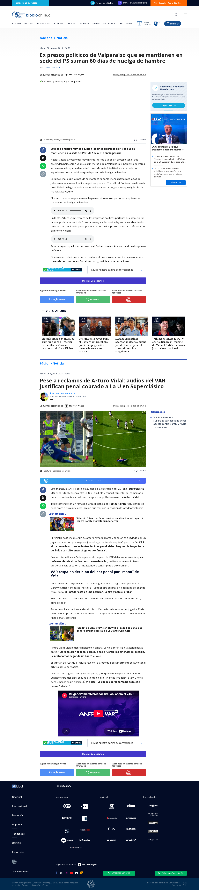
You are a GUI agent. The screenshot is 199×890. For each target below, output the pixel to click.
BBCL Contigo (126, 23)
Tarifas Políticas (20, 871)
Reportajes (18, 852)
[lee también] (62, 524)
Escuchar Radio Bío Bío (170, 3)
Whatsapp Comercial (121, 872)
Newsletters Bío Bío (104, 3)
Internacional (43, 23)
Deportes (71, 23)
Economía (58, 23)
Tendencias (84, 23)
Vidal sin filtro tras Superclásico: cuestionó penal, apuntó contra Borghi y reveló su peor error (109, 520)
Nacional (28, 23)
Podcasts (16, 23)
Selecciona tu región (26, 2)
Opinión (96, 23)
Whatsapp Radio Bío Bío (173, 873)
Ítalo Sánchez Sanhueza (62, 393)
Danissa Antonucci (53, 67)
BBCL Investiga (110, 23)
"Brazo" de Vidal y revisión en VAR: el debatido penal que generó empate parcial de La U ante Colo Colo (109, 629)
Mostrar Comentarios (93, 281)
